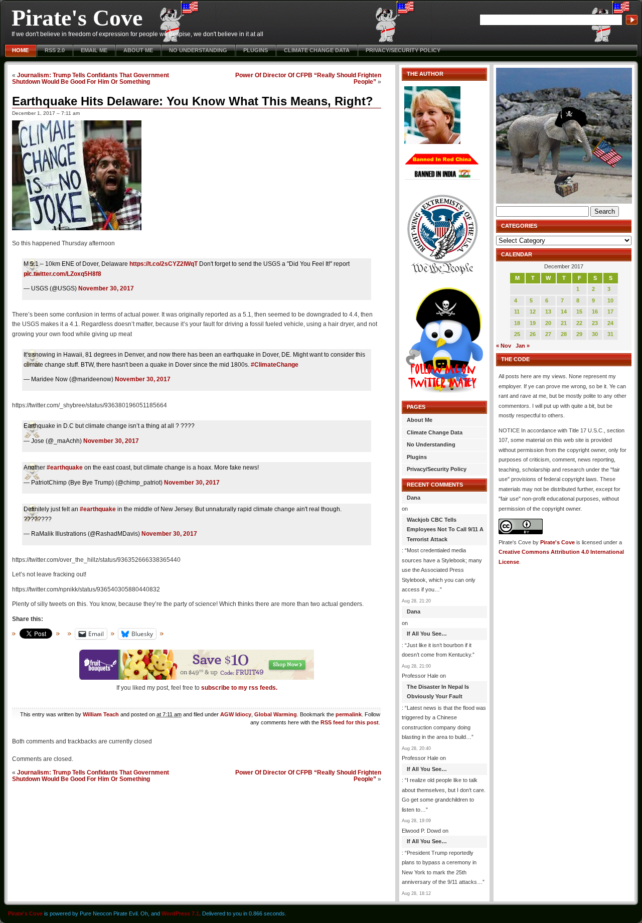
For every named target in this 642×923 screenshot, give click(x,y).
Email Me (94, 50)
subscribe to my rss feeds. (239, 687)
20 (548, 323)
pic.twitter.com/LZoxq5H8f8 (62, 273)
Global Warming (275, 714)
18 (517, 323)
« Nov (503, 346)
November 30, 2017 (106, 288)
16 (595, 312)
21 (564, 323)
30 (595, 334)
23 (595, 323)
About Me (138, 50)
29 (579, 334)
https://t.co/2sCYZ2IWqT (163, 263)
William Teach (101, 714)
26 (533, 334)
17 (610, 312)
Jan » (523, 346)
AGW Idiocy (235, 714)
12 (533, 312)
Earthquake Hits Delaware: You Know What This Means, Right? (192, 101)
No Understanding (198, 50)
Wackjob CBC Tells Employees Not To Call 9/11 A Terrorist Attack (445, 529)
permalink (349, 714)
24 (610, 323)
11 (517, 312)
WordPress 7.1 (180, 913)
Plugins (255, 50)
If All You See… (427, 634)
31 (610, 334)
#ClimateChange (274, 364)
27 (548, 334)
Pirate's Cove (77, 18)
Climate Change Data (317, 50)
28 (564, 334)
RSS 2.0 (55, 50)
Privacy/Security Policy (403, 50)
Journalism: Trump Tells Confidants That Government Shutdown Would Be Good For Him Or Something (90, 78)
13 (548, 312)
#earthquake (65, 467)
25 (517, 334)
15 (579, 312)
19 (533, 323)
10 (610, 300)
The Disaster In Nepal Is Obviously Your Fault (438, 692)
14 (564, 312)
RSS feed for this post (349, 722)
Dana (413, 498)
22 (579, 323)
